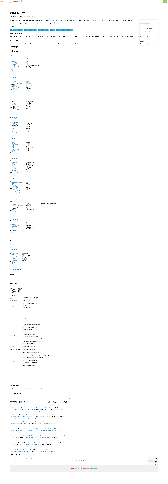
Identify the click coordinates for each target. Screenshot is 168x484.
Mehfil (13, 236)
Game (13, 245)
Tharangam (14, 204)
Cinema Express (28, 432)
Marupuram (14, 58)
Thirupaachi (14, 252)
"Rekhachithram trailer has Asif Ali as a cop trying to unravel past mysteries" (38, 435)
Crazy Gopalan (14, 150)
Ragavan (13, 265)
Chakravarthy (14, 64)
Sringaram (13, 258)
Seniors (13, 171)
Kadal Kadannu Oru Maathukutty (17, 182)
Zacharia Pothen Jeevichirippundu (17, 205)
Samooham (14, 79)
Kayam (13, 166)
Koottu (13, 128)
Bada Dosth (14, 140)
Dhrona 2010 (14, 165)
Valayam (13, 71)
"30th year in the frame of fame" (30, 414)
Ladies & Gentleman (15, 179)
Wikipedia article (83, 460)
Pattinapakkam (14, 271)
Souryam (13, 281)
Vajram (13, 127)
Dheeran (13, 235)
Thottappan (14, 215)
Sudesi (13, 255)
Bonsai (13, 209)
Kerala (150, 29)
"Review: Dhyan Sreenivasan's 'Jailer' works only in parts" (36, 428)
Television (43, 29)
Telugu (39, 29)
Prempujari (14, 112)
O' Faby (13, 78)
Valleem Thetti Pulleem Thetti (17, 202)
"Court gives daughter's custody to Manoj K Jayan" (21, 418)
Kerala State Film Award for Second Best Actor (94, 20)
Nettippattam (14, 61)
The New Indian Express (40, 414)
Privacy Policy (94, 468)
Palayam (13, 82)
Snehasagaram (14, 69)
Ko (12, 261)
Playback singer (58, 29)
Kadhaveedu (14, 185)
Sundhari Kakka (14, 62)
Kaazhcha (13, 129)
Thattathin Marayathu (15, 175)
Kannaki (13, 120)
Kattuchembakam (15, 124)
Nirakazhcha (14, 168)
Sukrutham (14, 81)
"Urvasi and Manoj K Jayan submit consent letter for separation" (23, 416)
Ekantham (13, 143)
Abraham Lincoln (18, 388)
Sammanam (14, 104)
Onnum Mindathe (15, 187)
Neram (13, 183)
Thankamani (14, 230)
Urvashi (146, 36)
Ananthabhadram (15, 132)
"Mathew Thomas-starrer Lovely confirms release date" (33, 437)
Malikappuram (14, 226)
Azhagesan (14, 250)
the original (47, 409)
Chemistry (13, 159)
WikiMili (2, 1)
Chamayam (14, 312)
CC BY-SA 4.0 (78, 461)
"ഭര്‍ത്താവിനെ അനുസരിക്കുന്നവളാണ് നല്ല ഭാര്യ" (21, 419)
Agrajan (13, 90)
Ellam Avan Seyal (15, 262)
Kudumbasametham (15, 66)
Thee (13, 264)
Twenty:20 (14, 151)
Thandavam (14, 123)
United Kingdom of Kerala (16, 234)
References (65, 29)
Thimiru (13, 257)
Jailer (13, 228)
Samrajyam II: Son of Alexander (17, 192)
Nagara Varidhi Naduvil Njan (16, 190)
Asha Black (14, 189)
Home (73, 468)
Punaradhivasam (15, 113)
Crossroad (13, 206)
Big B (13, 147)
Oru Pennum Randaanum (16, 154)
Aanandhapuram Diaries (16, 229)
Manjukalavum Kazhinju (16, 109)
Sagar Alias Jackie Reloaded (16, 161)
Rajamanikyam (14, 133)
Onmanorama (54, 430)
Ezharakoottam (14, 88)
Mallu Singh (14, 174)
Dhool (13, 246)
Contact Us (77, 468)
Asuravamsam (14, 99)
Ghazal (13, 73)
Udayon (13, 131)
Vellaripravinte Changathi (16, 172)
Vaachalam (14, 103)
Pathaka (13, 141)
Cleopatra (13, 184)
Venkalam (128, 22)
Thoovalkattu (14, 169)
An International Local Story (16, 213)
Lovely (13, 233)
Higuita (13, 227)
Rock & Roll (14, 142)
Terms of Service (87, 468)
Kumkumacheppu (15, 92)
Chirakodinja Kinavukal (16, 194)
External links (70, 29)
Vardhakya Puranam (15, 87)
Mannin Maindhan (15, 253)
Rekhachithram (14, 232)
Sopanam (23, 23)
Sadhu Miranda (14, 260)
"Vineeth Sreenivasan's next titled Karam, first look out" (31, 444)
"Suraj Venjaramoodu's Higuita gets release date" (21, 426)
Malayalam (54, 20)
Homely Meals (14, 188)
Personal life (21, 29)
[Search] (21, 1)
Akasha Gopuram (15, 152)
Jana (13, 251)
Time (13, 145)
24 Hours (13, 167)
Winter (13, 163)
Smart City (13, 139)
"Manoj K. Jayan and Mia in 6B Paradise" (19, 423)
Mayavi (13, 146)
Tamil (73, 20)
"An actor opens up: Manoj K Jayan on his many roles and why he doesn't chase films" (27, 425)
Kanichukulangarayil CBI (16, 149)
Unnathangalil (14, 118)
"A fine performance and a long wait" (19, 446)
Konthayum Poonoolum (16, 186)
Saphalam (13, 126)
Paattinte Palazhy (15, 170)
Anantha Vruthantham (15, 57)
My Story (13, 210)
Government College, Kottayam (110, 36)
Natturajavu (14, 130)
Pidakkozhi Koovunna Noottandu (17, 83)
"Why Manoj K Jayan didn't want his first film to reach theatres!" (23, 412)
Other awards (52, 29)
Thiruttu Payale (14, 256)
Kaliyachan (55, 22)
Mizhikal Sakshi (14, 153)
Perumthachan (99, 22)
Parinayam (116, 22)
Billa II (13, 266)
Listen (165, 1)
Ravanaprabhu (14, 119)
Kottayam (147, 29)
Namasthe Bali (14, 193)
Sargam (11, 22)
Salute (13, 222)
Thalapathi (14, 244)
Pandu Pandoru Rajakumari (16, 72)
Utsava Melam (14, 70)
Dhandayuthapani (15, 259)
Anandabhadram (36, 23)
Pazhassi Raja (28, 22)
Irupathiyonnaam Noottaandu (17, 212)
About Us (81, 468)
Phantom (13, 121)
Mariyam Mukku (15, 191)
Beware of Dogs (14, 199)
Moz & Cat (13, 164)
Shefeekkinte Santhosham (16, 225)
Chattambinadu (14, 162)
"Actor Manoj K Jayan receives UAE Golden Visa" (21, 449)
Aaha (13, 220)
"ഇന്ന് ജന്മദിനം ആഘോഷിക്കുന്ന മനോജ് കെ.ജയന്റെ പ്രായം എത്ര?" (34, 407)
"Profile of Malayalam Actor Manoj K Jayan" (19, 458)
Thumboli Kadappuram (16, 89)
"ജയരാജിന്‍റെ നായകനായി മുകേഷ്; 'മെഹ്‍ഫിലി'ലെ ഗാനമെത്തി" (36, 442)
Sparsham (13, 110)
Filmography (26, 29)
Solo (12, 203)
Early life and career (13, 29)
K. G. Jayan (147, 43)
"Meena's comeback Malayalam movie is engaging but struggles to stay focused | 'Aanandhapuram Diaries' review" (32, 430)
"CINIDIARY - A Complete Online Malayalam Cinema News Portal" (24, 409)
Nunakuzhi (14, 231)
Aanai (13, 254)
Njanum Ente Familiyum (16, 173)
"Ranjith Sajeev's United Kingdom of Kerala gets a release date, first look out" (37, 439)
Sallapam (13, 94)
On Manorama (37, 412)
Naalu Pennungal (15, 144)
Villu (13, 263)
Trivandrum (147, 32)
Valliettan (13, 114)
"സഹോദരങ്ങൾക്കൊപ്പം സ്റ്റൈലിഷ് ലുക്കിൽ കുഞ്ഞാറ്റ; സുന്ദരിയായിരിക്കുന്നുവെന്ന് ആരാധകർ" (28, 421)
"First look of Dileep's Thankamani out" (19, 432)
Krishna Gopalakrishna (16, 122)
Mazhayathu (14, 211)
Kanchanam (14, 91)
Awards (48, 29)
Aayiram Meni (14, 111)
